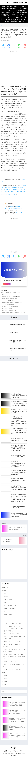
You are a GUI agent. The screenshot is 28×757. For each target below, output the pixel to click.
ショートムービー (11, 296)
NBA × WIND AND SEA (10, 605)
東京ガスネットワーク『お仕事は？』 (14, 641)
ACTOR (3, 292)
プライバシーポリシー (18, 751)
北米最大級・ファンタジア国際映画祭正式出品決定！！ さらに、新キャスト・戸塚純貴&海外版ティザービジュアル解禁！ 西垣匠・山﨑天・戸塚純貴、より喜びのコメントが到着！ (14, 190)
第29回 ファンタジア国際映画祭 (10, 306)
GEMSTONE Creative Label (9, 298)
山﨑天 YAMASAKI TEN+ (14, 2)
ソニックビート (6, 300)
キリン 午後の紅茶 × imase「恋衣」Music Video (13, 645)
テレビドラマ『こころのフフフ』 (12, 623)
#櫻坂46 (17, 206)
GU (5, 602)
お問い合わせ (7, 751)
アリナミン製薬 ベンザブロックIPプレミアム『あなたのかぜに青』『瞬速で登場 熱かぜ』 (14, 656)
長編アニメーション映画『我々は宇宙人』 (13, 665)
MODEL (4, 590)
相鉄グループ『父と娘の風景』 (12, 633)
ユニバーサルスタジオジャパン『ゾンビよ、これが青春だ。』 (14, 650)
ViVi (5, 594)
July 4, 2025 (19, 213)
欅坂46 (5, 675)
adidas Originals (8, 614)
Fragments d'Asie (7, 308)
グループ (4, 681)
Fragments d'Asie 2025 (8, 310)
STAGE (6, 596)
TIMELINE (5, 587)
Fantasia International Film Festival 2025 (13, 312)
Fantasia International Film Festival (12, 302)
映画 (19, 296)
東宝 (13, 300)
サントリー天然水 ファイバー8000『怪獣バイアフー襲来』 (14, 637)
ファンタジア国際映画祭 (8, 304)
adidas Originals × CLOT (10, 608)
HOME (14, 748)
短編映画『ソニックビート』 (13, 292)
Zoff (5, 611)
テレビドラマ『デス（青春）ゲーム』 (14, 669)
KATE (5, 617)
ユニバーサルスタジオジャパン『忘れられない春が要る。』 (14, 630)
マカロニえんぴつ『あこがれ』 (12, 626)
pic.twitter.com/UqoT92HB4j (16, 208)
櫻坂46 (5, 678)
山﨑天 (4, 296)
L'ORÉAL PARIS (8, 599)
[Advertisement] (14, 67)
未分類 (4, 684)
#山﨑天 (12, 206)
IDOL (3, 672)
